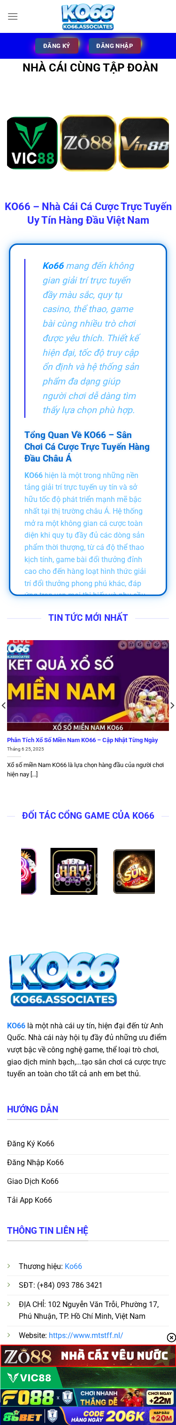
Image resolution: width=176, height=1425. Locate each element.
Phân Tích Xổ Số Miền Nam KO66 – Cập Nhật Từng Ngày (82, 740)
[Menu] (12, 16)
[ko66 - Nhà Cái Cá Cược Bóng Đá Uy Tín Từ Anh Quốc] (88, 16)
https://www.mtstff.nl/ (86, 1335)
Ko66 (73, 1266)
